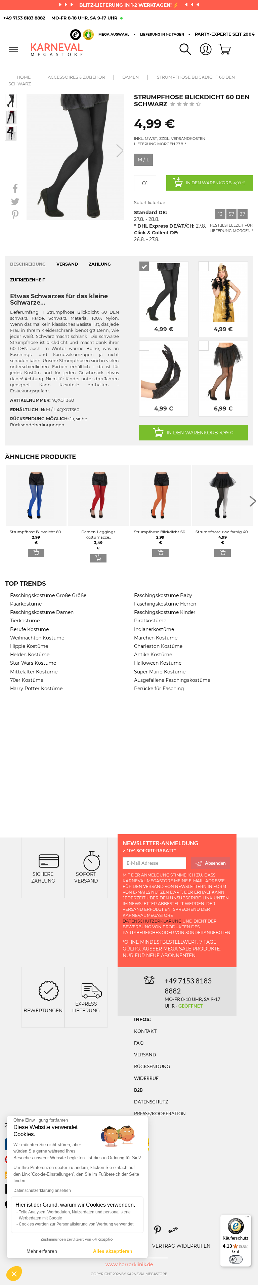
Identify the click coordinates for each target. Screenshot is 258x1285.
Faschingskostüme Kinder (165, 612)
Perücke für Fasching (159, 689)
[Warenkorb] (222, 50)
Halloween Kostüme (157, 663)
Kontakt (145, 1031)
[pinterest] (160, 1232)
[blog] (175, 1232)
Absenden (215, 863)
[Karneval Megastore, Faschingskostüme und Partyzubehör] (57, 49)
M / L (143, 160)
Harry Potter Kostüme (36, 689)
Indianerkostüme (154, 629)
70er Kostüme (26, 680)
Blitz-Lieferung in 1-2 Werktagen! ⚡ (129, 5)
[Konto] (201, 50)
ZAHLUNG (100, 264)
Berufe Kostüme (29, 629)
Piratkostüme (150, 621)
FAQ (138, 1043)
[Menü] (247, 1218)
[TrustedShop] (82, 34)
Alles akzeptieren (112, 1251)
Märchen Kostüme (155, 638)
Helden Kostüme (29, 655)
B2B (138, 1090)
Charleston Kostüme (158, 646)
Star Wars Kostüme (33, 663)
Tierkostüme (25, 621)
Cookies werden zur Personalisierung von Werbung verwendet (76, 1224)
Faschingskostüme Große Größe (48, 595)
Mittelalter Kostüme (33, 672)
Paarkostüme (26, 604)
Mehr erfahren (42, 1251)
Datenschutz (151, 1101)
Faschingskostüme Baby (163, 595)
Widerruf (146, 1078)
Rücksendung (152, 1066)
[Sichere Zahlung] (49, 860)
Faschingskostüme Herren (165, 604)
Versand (145, 1054)
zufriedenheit (27, 279)
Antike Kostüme (153, 655)
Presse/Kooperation (160, 1113)
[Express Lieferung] (92, 990)
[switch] (236, 1259)
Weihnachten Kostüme (37, 638)
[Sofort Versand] (92, 860)
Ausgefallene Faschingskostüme (172, 680)
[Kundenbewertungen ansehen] (185, 104)
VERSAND (67, 264)
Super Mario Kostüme (159, 672)
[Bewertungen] (49, 990)
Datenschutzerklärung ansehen (42, 1190)
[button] (14, 1273)
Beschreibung (28, 264)
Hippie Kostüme (29, 646)
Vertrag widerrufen (181, 1246)
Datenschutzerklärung (152, 921)
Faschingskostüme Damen (42, 612)
